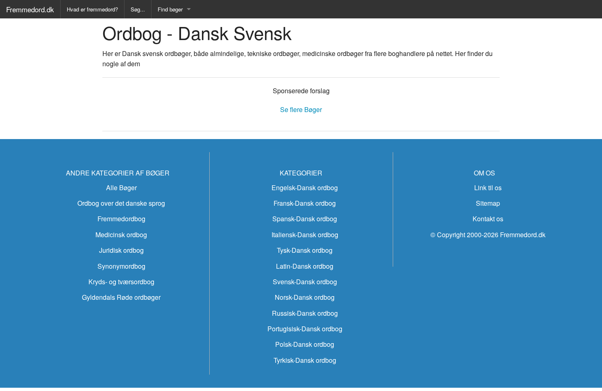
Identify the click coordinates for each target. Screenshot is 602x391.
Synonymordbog (121, 266)
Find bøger (170, 9)
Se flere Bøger (301, 109)
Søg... (138, 9)
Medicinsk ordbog (121, 234)
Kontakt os (488, 218)
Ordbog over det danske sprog (121, 203)
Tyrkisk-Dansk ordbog (305, 360)
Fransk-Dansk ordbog (305, 203)
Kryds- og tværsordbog (121, 281)
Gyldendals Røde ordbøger (121, 297)
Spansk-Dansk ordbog (304, 218)
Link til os (488, 187)
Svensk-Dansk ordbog (305, 281)
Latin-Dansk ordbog (304, 266)
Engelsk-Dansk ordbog (305, 187)
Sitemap (488, 203)
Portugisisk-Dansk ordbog (304, 328)
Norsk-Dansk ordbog (305, 297)
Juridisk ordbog (121, 250)
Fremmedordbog (121, 218)
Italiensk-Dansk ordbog (305, 234)
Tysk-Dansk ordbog (305, 250)
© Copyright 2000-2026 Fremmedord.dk (487, 234)
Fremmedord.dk (30, 9)
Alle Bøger (121, 187)
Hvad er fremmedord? (92, 9)
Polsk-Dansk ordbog (304, 344)
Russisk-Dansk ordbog (305, 313)
